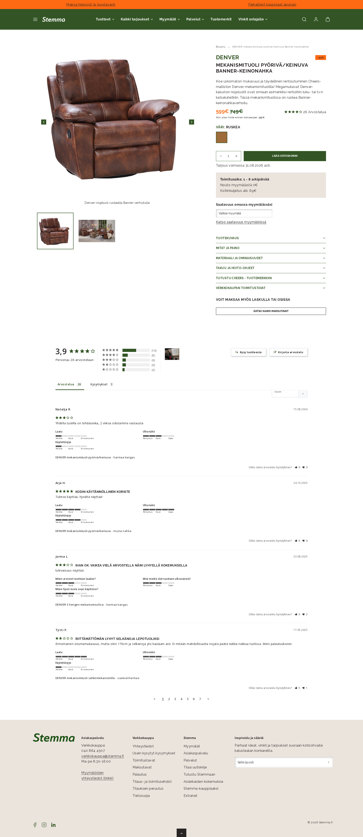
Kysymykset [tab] (99, 384)
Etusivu (220, 46)
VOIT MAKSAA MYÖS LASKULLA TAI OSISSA (253, 300)
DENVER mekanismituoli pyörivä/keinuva (83, 457)
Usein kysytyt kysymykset (154, 753)
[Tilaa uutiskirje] (329, 762)
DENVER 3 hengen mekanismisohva (79, 604)
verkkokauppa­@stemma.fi (102, 756)
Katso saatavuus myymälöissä (241, 222)
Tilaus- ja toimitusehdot (152, 782)
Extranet (190, 796)
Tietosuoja (141, 796)
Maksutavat (142, 767)
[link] (316, 19)
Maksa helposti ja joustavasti (90, 4)
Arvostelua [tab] (66, 384)
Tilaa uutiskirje (195, 767)
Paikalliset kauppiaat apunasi (272, 4)
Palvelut (190, 760)
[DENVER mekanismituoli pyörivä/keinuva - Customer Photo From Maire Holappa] (172, 354)
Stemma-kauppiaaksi (201, 789)
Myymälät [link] (167, 19)
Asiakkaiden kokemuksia (203, 782)
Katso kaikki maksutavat (271, 311)
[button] (35, 19)
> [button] (208, 699)
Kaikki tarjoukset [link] (135, 19)
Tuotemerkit (220, 19)
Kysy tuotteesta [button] (251, 352)
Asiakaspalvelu (196, 753)
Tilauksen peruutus (148, 789)
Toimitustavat (144, 760)
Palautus (140, 774)
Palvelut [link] (193, 19)
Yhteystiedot (143, 746)
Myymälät (192, 746)
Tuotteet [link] (103, 19)
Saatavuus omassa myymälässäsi (244, 205)
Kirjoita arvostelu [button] (290, 352)
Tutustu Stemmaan (199, 774)
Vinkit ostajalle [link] (251, 19)
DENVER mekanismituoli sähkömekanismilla (85, 678)
